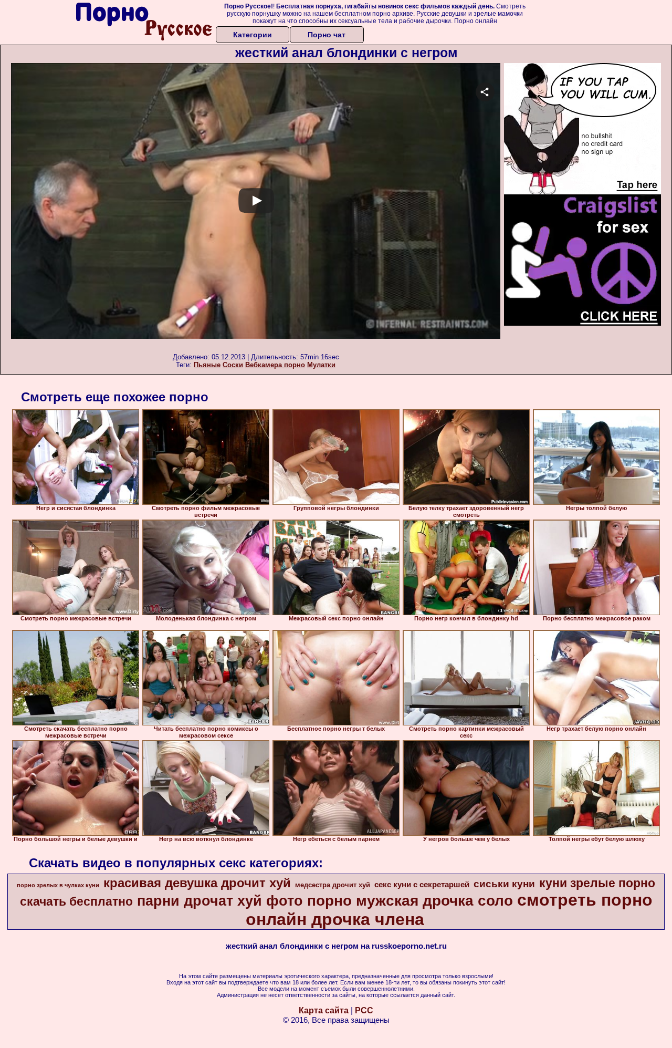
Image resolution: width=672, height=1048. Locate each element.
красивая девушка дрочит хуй (197, 883)
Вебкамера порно (275, 365)
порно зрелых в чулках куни (58, 885)
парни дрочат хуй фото (220, 901)
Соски (233, 365)
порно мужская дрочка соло (410, 901)
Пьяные (207, 365)
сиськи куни (504, 883)
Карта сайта (324, 1010)
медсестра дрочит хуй (332, 885)
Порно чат (326, 34)
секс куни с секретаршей (421, 884)
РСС (364, 1010)
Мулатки (321, 365)
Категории (252, 34)
